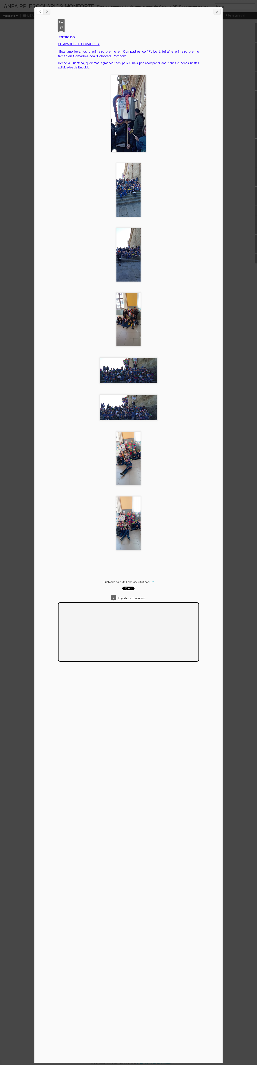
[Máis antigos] (46, 11)
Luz (151, 582)
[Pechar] (217, 11)
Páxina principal (235, 15)
